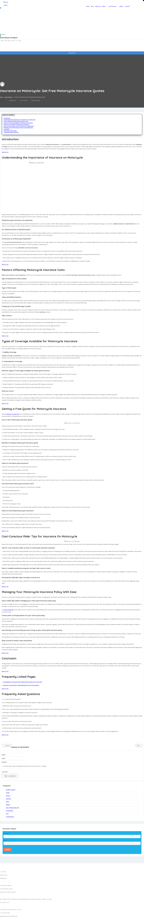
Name (3, 755)
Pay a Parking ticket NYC (12, 807)
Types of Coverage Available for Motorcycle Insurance (18, 123)
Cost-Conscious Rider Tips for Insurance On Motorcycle (19, 126)
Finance (8, 795)
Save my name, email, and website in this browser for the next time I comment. (25, 766)
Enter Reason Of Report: (9, 38)
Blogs (104, 6)
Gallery (121, 6)
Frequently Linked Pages (10, 130)
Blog (92, 6)
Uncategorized (10, 816)
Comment (5, 772)
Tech (7, 813)
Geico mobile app (9, 610)
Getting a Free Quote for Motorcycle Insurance (16, 124)
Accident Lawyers (10, 789)
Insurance (10, 97)
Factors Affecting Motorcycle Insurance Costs (16, 121)
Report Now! (72, 53)
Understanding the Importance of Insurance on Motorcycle (19, 119)
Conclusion (7, 129)
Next (138, 745)
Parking (8, 804)
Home (88, 6)
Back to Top (5, 152)
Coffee (8, 792)
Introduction (7, 118)
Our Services (112, 6)
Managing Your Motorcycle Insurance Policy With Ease (18, 127)
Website (4, 762)
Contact (127, 6)
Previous (7, 745)
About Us (98, 6)
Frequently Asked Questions (11, 132)
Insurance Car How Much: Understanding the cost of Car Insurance (21, 685)
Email (3, 758)
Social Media (9, 810)
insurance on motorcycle (12, 414)
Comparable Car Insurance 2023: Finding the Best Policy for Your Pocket (22, 682)
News (7, 801)
